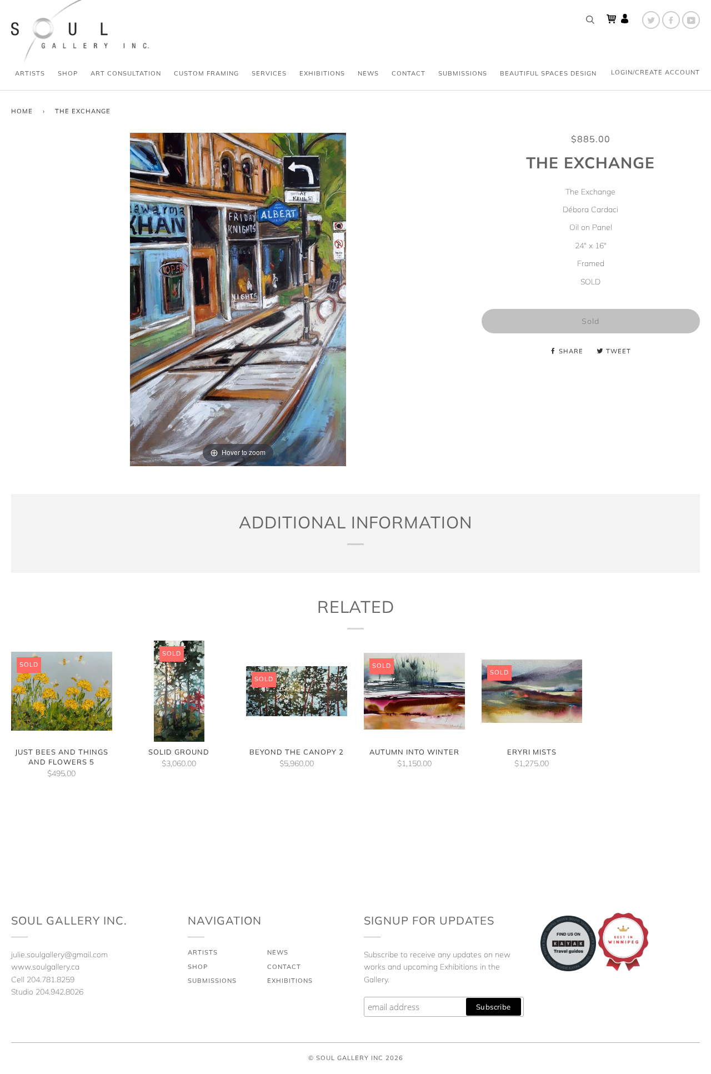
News (368, 73)
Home (22, 111)
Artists (30, 73)
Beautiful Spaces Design (548, 73)
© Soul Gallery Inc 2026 (355, 1058)
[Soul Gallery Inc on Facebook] (671, 20)
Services (269, 73)
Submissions (462, 73)
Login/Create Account (655, 72)
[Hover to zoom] (238, 299)
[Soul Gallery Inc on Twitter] (651, 20)
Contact (408, 73)
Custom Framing (206, 73)
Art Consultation (126, 73)
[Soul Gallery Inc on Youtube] (691, 20)
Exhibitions (322, 73)
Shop (68, 73)
